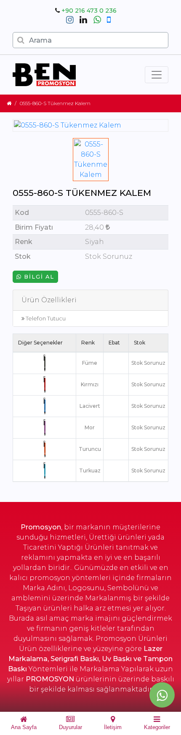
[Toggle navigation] (156, 74)
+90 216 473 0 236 (89, 10)
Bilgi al (38, 277)
